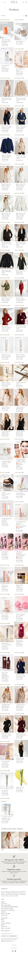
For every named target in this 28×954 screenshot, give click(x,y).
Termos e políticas (14, 948)
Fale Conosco (4, 903)
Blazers (2, 919)
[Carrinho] (26, 2)
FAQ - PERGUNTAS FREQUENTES (9, 906)
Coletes (2, 921)
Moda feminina (4, 918)
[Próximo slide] (25, 841)
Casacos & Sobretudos (6, 923)
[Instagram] (13, 951)
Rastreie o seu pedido (5, 913)
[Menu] (1, 2)
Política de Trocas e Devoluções (8, 910)
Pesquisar (3, 901)
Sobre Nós (3, 912)
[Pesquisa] (4, 2)
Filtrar (4, 15)
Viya (15, 945)
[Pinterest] (15, 951)
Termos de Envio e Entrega (7, 908)
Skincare (3, 924)
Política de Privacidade (6, 905)
